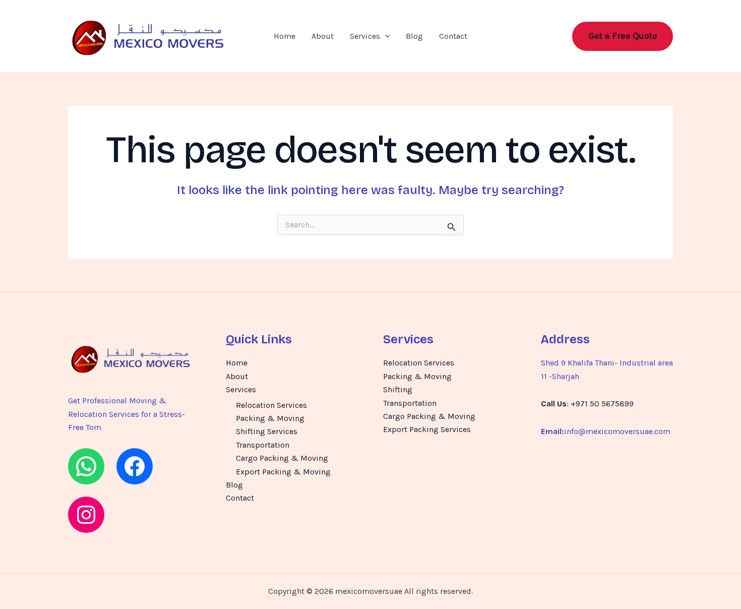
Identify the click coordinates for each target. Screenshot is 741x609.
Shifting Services (266, 431)
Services (365, 36)
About (323, 36)
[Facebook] (134, 466)
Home (284, 36)
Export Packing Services (427, 429)
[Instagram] (86, 515)
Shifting (397, 389)
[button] (385, 36)
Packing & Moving (270, 418)
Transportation (262, 445)
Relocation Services (271, 405)
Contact (453, 36)
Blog (414, 36)
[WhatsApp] (86, 466)
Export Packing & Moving (283, 471)
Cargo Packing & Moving (282, 458)
